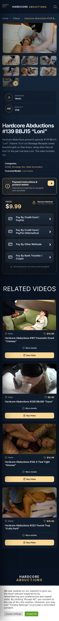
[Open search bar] (55, 6)
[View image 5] (29, 71)
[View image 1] (11, 60)
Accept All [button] (31, 614)
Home (5, 18)
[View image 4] (11, 71)
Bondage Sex (18, 167)
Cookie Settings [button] (13, 614)
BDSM (8, 167)
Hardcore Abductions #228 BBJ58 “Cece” (29, 401)
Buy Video (31, 355)
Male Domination (34, 167)
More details (31, 348)
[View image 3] (48, 60)
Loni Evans (27, 171)
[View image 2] (29, 60)
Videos (16, 18)
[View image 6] (48, 71)
